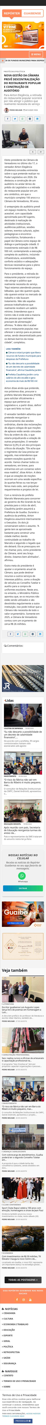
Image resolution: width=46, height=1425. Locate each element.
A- (33, 152)
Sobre (6, 1386)
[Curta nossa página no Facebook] (16, 1299)
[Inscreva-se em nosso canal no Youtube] (30, 1299)
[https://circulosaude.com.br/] (23, 914)
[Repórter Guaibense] (23, 13)
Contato (8, 1375)
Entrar (23, 888)
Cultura (8, 1318)
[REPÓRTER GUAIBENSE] (23, 35)
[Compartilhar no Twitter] (15, 119)
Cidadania (9, 1313)
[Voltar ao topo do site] (42, 783)
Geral (6, 1341)
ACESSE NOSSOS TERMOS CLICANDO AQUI (21, 1414)
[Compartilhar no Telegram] (30, 119)
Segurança (9, 1363)
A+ (41, 152)
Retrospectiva (11, 1352)
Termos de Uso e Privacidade (19, 1381)
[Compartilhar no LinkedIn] (37, 119)
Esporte (8, 1335)
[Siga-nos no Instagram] (23, 1299)
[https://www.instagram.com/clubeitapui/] (23, 946)
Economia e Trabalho (15, 1324)
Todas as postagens (22, 1279)
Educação (9, 1329)
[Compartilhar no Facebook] (7, 119)
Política (8, 1346)
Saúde (6, 1357)
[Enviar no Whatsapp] (22, 119)
